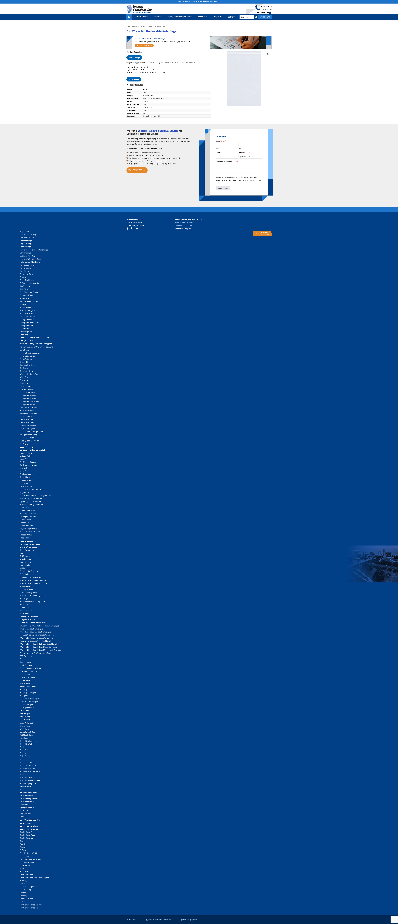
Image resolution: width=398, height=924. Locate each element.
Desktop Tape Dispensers (29, 828)
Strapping (23, 753)
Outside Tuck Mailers (28, 425)
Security (23, 892)
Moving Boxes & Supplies (30, 352)
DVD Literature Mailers (29, 407)
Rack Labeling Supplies (29, 301)
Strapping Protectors (28, 513)
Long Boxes (24, 349)
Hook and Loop (26, 868)
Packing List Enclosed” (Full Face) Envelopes (37, 641)
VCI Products (25, 719)
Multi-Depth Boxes (27, 355)
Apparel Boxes (25, 477)
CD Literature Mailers (28, 392)
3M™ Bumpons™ (26, 795)
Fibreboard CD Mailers (28, 413)
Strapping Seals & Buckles (30, 780)
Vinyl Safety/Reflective (29, 907)
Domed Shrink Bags (27, 731)
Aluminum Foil (25, 810)
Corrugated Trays (26, 325)
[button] (268, 54)
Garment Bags (25, 252)
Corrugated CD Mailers (29, 398)
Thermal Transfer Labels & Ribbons (33, 583)
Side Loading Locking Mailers (31, 431)
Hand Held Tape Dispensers (30, 859)
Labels (22, 553)
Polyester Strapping (27, 768)
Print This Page (134, 57)
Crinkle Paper (25, 680)
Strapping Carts (26, 777)
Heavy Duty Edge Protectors (31, 498)
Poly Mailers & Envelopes (30, 543)
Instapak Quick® (26, 456)
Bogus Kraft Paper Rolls (29, 671)
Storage (23, 304)
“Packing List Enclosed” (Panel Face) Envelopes (38, 647)
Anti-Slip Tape (25, 813)
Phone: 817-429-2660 (184, 225)
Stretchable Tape (26, 898)
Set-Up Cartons (26, 486)
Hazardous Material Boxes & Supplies (34, 337)
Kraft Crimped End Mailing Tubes (32, 601)
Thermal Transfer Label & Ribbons (33, 580)
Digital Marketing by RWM (188, 919)
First (217, 148)
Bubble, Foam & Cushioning (30, 440)
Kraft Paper (24, 689)
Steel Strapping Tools (28, 783)
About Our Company (183, 228)
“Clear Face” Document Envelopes (33, 622)
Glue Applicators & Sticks (29, 853)
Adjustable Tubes (26, 589)
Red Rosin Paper (26, 704)
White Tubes (24, 613)
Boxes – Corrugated (27, 310)
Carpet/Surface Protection (30, 819)
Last (240, 148)
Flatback (23, 847)
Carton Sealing (25, 822)
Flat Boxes (24, 334)
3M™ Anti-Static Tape (28, 792)
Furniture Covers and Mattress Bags (34, 249)
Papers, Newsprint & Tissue (30, 668)
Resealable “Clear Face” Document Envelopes (37, 653)
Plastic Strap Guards (28, 510)
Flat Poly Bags (25, 246)
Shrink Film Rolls (26, 744)
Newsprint (24, 695)
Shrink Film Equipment (29, 741)
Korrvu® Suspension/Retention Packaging (36, 346)
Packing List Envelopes (29, 616)
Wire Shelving (25, 307)
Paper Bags (24, 537)
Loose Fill (23, 459)
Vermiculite (24, 468)
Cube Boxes (24, 328)
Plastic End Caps (26, 607)
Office (22, 883)
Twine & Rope (25, 786)
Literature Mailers (27, 422)
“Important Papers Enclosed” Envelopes (35, 631)
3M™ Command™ (27, 801)
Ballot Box (24, 383)
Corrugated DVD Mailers (29, 401)
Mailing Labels (25, 568)
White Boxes (25, 377)
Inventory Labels (26, 559)
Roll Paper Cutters (27, 707)
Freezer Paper (25, 683)
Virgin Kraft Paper (27, 722)
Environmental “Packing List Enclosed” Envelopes (39, 625)
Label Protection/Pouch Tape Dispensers (36, 877)
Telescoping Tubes (27, 610)
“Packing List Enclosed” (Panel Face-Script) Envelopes (41, 650)
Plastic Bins (24, 298)
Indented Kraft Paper (28, 686)
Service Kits (24, 747)
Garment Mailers (26, 416)
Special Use (24, 659)
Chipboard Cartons (27, 474)
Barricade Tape (25, 816)
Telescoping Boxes (27, 371)
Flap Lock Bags (26, 243)
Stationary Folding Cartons (30, 489)
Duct (22, 841)
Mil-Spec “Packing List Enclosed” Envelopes (37, 634)
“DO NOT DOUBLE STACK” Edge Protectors (36, 495)
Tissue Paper (25, 713)
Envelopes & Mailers (28, 516)
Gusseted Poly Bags (27, 255)
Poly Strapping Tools (28, 765)
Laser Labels (25, 565)
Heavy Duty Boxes (27, 340)
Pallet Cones (25, 507)
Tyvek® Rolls (25, 716)
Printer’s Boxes (26, 359)
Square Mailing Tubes (28, 428)
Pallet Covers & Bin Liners (30, 262)
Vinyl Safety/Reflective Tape (31, 904)
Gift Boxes (24, 483)
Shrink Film (24, 728)
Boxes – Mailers (26, 380)
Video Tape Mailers (27, 437)
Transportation (25, 662)
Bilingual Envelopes (27, 619)
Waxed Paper (25, 725)
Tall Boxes (24, 368)
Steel (22, 774)
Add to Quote (134, 79)
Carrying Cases (25, 386)
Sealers (23, 277)
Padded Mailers (26, 534)
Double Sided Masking (28, 838)
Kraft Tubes (24, 604)
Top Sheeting (25, 286)
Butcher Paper (25, 674)
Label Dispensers (26, 562)
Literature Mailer (26, 419)
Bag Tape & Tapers (27, 237)
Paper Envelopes (26, 540)
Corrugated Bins (26, 295)
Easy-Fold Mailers (27, 410)
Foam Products (26, 452)
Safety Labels (25, 574)
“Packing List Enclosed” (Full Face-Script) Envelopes (40, 644)
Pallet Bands (25, 756)
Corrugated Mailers (27, 404)
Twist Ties (24, 289)
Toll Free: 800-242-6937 (184, 222)
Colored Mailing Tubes (28, 592)
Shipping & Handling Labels (30, 577)
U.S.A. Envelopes (26, 665)
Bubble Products (26, 446)
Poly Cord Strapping (27, 762)
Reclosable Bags (26, 274)
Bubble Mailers (25, 519)
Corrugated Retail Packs (29, 322)
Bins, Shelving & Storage (29, 292)
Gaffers (23, 850)
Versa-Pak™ (24, 471)
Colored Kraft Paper (27, 677)
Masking (23, 880)
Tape (21, 789)
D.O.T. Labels (25, 556)
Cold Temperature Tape (29, 825)
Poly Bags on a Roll (27, 265)
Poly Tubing (24, 271)
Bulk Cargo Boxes (27, 313)
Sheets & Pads (25, 362)
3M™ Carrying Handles (29, 798)
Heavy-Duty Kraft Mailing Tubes (32, 595)
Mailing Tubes (25, 586)
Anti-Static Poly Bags (28, 234)
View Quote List (264, 12)
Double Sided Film (27, 832)
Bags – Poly (24, 231)
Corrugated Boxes (27, 319)
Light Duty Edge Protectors (30, 501)
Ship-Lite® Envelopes (28, 547)
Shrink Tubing (25, 750)
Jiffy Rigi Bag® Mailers (28, 528)
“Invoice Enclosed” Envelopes (31, 628)
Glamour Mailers (26, 525)
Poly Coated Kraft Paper (29, 698)
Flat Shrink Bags (26, 735)
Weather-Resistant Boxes (30, 374)
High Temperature (27, 862)
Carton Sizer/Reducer (28, 316)
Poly (21, 759)
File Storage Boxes (27, 331)
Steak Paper (24, 710)
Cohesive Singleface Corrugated (32, 449)
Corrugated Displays (28, 395)
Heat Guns (24, 738)
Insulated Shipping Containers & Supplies (36, 343)
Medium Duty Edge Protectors (32, 504)
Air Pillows (24, 443)
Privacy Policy (130, 919)
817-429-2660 (266, 6)
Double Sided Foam (27, 835)
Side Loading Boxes (27, 365)
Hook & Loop (25, 865)
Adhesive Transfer (27, 807)
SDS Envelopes (26, 656)
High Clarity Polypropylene (30, 258)
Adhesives (24, 804)
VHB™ (22, 901)
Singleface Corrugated (28, 465)
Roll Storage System (28, 462)
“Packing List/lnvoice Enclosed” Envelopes (36, 638)
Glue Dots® (24, 856)
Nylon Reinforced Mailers (30, 531)
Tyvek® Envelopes (27, 550)
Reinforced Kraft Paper (29, 701)
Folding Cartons (26, 480)
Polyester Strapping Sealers (30, 771)
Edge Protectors (26, 492)
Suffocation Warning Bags (30, 283)
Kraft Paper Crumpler (28, 692)
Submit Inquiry (222, 188)
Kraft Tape (24, 871)
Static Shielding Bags (28, 280)
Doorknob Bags (26, 240)
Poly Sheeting (25, 268)
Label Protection (26, 874)
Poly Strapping (25, 889)
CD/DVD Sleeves (26, 389)
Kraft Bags (24, 598)
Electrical (23, 844)
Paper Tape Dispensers (28, 886)
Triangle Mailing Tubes (28, 434)
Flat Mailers (24, 522)
